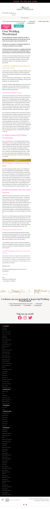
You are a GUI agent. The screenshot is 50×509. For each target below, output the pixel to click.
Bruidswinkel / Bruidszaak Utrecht (6, 489)
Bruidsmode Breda (6, 441)
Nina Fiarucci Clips (6, 397)
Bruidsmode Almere (6, 433)
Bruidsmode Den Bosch (6, 436)
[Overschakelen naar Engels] (26, 505)
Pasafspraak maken (6, 26)
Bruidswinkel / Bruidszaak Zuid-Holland (5, 471)
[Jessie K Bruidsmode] (15, 292)
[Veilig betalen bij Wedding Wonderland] (13, 500)
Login (30, 1)
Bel (22, 1)
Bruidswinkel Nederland (5, 450)
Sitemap (43, 500)
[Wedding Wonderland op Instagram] (25, 316)
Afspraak (17, 1)
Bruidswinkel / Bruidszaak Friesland (6, 454)
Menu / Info (26, 18)
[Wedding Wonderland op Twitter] (30, 316)
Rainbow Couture (6, 403)
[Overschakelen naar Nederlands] (24, 505)
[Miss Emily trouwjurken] (5, 292)
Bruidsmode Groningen (4, 444)
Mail (26, 1)
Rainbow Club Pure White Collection (6, 400)
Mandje (35, 1)
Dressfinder (19, 26)
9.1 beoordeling (20, 23)
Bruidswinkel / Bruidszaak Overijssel (7, 485)
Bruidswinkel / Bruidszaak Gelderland (5, 462)
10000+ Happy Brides (44, 21)
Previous (1, 291)
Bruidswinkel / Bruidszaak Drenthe (6, 457)
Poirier (3, 409)
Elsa (3, 393)
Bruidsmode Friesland (7, 439)
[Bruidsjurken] (35, 292)
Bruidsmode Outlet (6, 447)
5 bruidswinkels (31, 23)
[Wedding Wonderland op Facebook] (20, 316)
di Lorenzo (4, 407)
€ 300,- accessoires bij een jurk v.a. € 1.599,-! (14, 21)
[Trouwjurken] (25, 292)
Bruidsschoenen (5, 413)
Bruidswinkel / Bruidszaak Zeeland (6, 493)
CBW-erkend (32, 21)
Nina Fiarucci (4, 395)
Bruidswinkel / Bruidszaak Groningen (7, 467)
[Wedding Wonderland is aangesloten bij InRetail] (2, 500)
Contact (47, 500)
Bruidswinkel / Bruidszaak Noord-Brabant (6, 481)
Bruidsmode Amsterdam (4, 430)
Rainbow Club (5, 391)
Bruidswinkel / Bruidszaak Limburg (6, 476)
